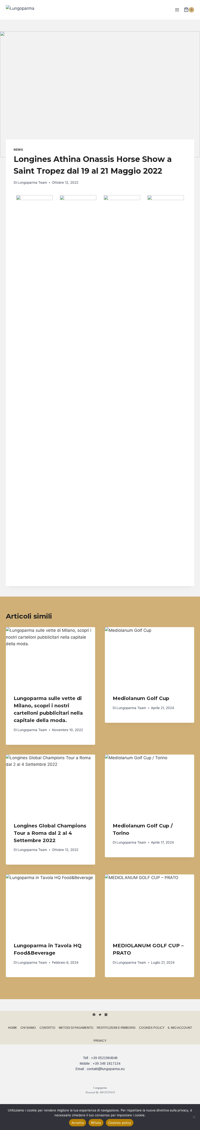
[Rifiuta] (193, 1117)
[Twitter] (100, 1014)
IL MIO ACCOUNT (180, 1027)
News (18, 149)
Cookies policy (119, 1123)
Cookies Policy (151, 1027)
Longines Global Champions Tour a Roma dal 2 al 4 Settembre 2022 (50, 833)
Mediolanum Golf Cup (141, 698)
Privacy (100, 1040)
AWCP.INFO (107, 1092)
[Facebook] (94, 1014)
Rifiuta (96, 1123)
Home (12, 1027)
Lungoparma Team (32, 182)
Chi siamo (28, 1027)
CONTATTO (47, 1027)
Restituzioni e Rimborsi (116, 1027)
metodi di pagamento (76, 1027)
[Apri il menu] (176, 9)
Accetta (77, 1123)
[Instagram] (106, 1014)
